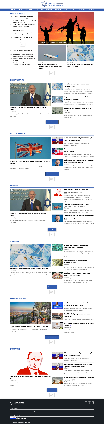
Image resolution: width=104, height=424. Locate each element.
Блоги (72, 9)
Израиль (13, 9)
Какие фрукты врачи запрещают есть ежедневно (23, 51)
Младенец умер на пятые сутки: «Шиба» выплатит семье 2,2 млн (23, 33)
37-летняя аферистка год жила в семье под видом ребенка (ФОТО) (24, 21)
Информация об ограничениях (34, 412)
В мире (20, 9)
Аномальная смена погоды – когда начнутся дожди (22, 38)
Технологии (49, 9)
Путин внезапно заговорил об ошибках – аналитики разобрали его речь (24, 25)
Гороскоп (58, 9)
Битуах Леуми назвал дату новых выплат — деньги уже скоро (24, 29)
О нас (12, 412)
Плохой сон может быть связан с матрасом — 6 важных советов (22, 63)
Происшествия (39, 9)
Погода (66, 9)
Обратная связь (20, 412)
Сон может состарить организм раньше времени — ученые (23, 68)
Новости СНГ (28, 9)
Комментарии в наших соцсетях (53, 412)
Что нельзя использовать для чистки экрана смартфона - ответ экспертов (23, 55)
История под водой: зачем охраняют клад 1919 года (24, 59)
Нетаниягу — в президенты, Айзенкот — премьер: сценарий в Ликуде (23, 17)
